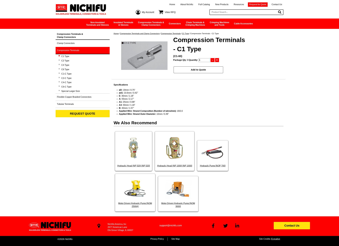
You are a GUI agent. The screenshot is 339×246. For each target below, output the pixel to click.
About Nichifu (186, 4)
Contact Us (277, 4)
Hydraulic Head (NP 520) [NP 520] (133, 166)
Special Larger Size (70, 91)
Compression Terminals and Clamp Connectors (140, 33)
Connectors (175, 23)
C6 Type (65, 69)
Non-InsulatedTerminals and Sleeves (97, 23)
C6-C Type (66, 87)
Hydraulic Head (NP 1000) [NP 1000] (174, 166)
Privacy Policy (157, 239)
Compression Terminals (171, 33)
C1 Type (185, 33)
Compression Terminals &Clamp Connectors (151, 23)
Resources (239, 4)
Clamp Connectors (66, 43)
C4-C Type (66, 82)
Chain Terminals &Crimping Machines (195, 23)
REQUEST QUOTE (82, 113)
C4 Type (65, 65)
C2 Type (65, 61)
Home (172, 4)
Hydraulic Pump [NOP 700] (212, 166)
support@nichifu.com (170, 225)
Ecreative (275, 239)
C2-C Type (66, 78)
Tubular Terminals (65, 104)
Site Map (175, 239)
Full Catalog (204, 4)
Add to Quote (198, 69)
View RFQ (170, 12)
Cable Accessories (243, 23)
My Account (148, 12)
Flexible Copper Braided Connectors (74, 97)
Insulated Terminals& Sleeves (123, 23)
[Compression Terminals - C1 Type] (144, 55)
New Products (221, 4)
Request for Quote (257, 4)
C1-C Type (66, 74)
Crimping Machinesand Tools (219, 23)
